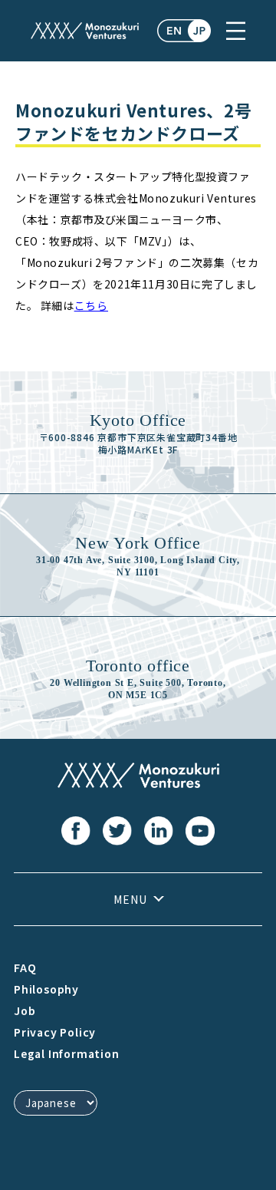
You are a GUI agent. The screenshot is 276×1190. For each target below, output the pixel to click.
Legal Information (67, 1053)
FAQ (25, 967)
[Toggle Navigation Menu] (235, 30)
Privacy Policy (55, 1032)
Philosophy (46, 989)
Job (24, 1010)
